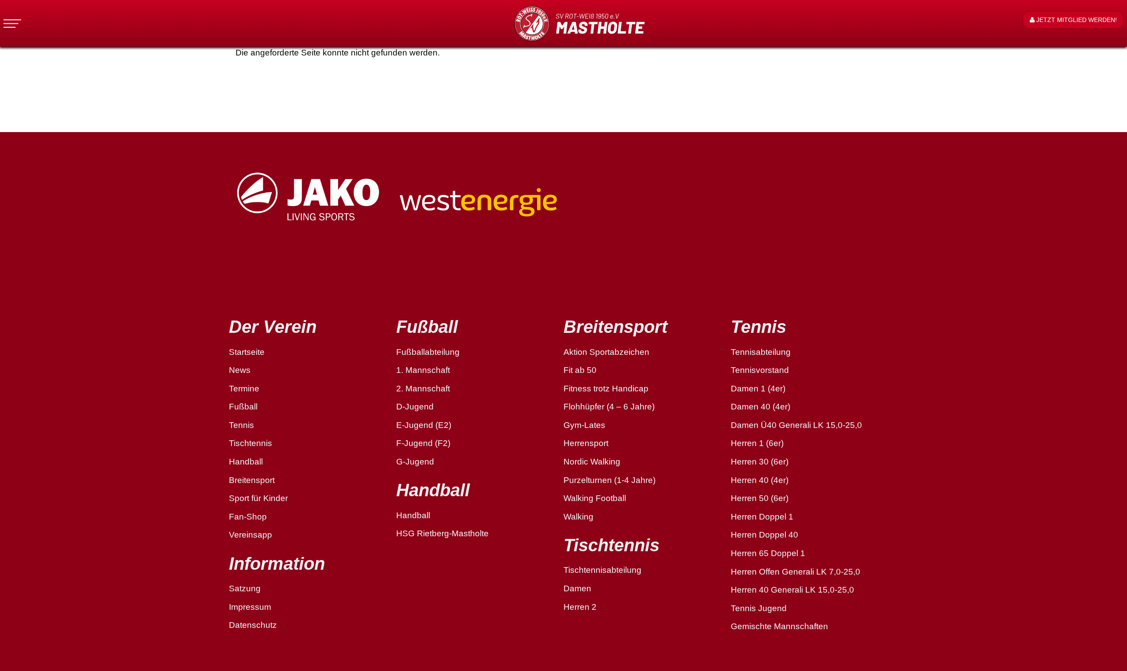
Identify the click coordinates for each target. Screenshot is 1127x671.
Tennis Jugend (759, 608)
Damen (577, 588)
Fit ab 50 (580, 370)
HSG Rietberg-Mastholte (442, 533)
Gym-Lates (584, 425)
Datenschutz (253, 625)
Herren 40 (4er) (759, 480)
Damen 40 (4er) (760, 406)
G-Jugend (415, 461)
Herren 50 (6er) (759, 498)
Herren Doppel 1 (762, 516)
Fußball (243, 406)
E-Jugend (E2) (423, 425)
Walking (578, 516)
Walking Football (595, 498)
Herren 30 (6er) (759, 461)
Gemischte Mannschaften (779, 626)
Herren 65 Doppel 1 (768, 553)
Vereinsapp (250, 534)
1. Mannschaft (423, 370)
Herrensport (586, 443)
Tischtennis (250, 443)
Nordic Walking (592, 461)
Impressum (250, 607)
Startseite (247, 352)
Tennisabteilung (761, 352)
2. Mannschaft (423, 388)
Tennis (241, 425)
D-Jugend (415, 406)
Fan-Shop (248, 516)
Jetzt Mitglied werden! (1076, 19)
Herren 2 (580, 607)
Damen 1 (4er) (758, 388)
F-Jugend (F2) (423, 443)
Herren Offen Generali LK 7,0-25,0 (795, 571)
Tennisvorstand (760, 370)
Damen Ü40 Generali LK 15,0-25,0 (796, 425)
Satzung (245, 588)
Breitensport (252, 480)
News (239, 370)
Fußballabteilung (428, 352)
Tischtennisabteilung (602, 570)
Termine (244, 388)
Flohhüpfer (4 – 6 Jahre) (609, 406)
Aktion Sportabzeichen (606, 352)
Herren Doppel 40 (764, 534)
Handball (246, 461)
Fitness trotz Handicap (606, 388)
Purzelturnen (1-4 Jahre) (610, 480)
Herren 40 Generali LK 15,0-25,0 (792, 589)
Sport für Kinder (258, 498)
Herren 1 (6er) (757, 443)
